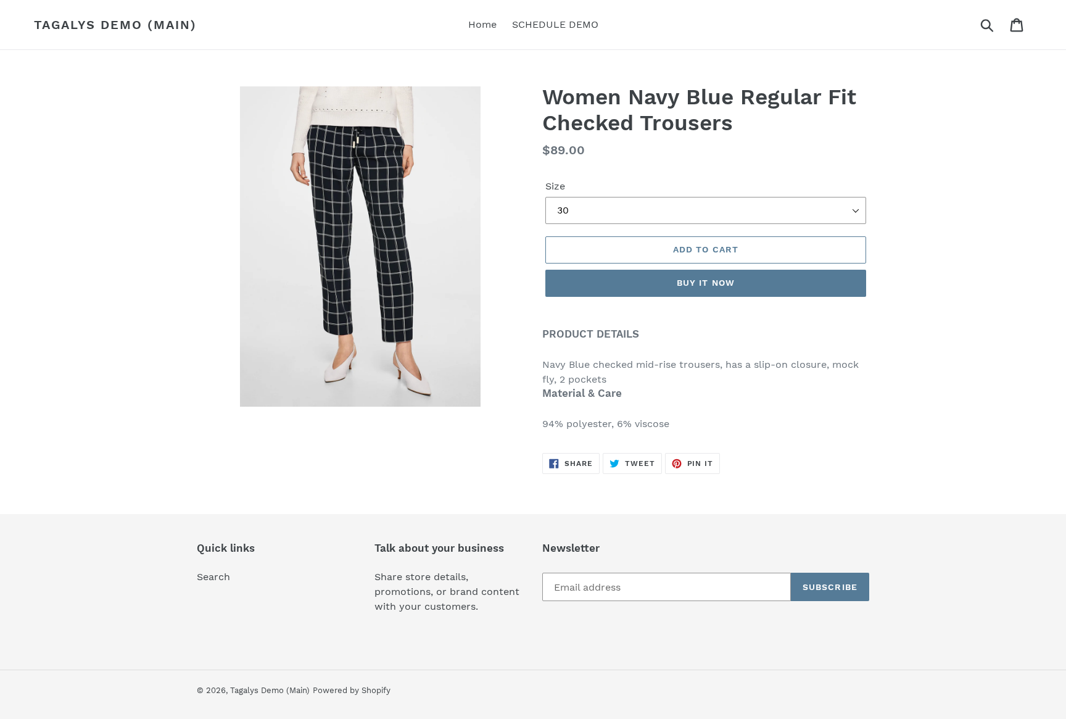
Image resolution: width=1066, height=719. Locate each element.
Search (213, 577)
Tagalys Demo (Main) (115, 24)
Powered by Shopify (351, 690)
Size (555, 186)
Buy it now (706, 283)
